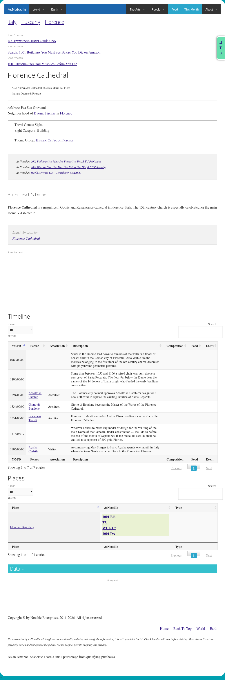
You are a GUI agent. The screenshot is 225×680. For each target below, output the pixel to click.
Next (209, 468)
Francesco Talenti (35, 418)
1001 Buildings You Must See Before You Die (56, 161)
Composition (175, 345)
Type (178, 507)
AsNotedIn (17, 9)
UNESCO (75, 172)
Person (34, 345)
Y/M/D (16, 345)
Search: (212, 324)
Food (174, 9)
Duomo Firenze (45, 113)
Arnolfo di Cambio (35, 395)
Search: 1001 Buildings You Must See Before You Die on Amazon (54, 52)
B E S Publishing (91, 161)
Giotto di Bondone (34, 406)
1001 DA (108, 533)
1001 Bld (109, 516)
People (156, 9)
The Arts (135, 9)
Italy (12, 21)
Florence (54, 21)
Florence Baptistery (22, 527)
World (36, 9)
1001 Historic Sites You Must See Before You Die (42, 63)
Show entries (12, 329)
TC (104, 522)
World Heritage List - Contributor (50, 172)
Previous (176, 468)
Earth (54, 9)
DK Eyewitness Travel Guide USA (32, 40)
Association (57, 345)
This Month (191, 9)
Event (210, 345)
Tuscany (30, 21)
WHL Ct (109, 527)
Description (80, 345)
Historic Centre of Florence (55, 140)
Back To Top (182, 628)
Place (15, 507)
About (209, 9)
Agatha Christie (33, 449)
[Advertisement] (35, 283)
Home (164, 628)
